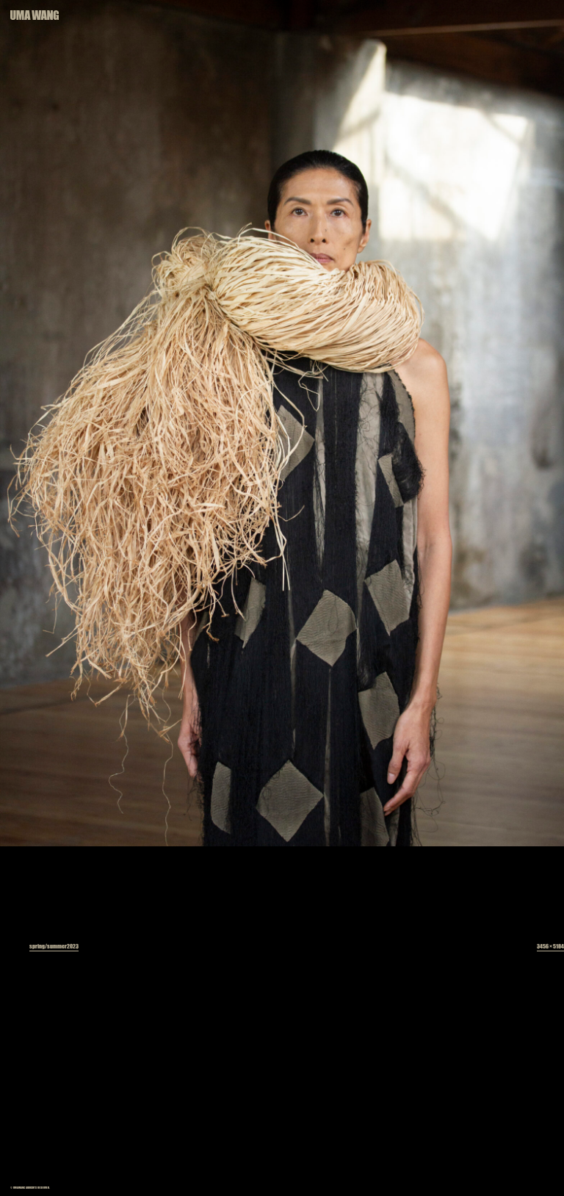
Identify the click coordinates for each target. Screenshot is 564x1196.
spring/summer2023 (54, 946)
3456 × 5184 (550, 946)
